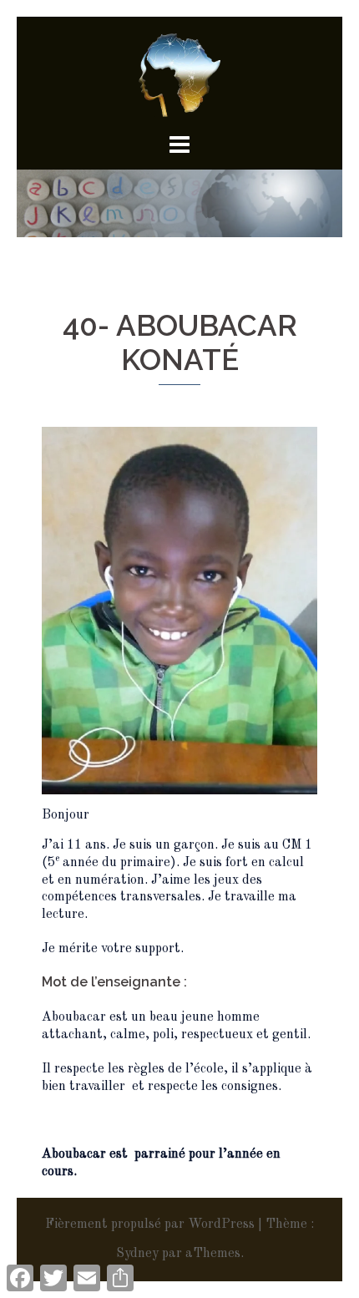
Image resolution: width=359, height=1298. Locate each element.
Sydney (137, 1253)
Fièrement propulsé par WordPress (150, 1224)
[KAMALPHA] (179, 75)
